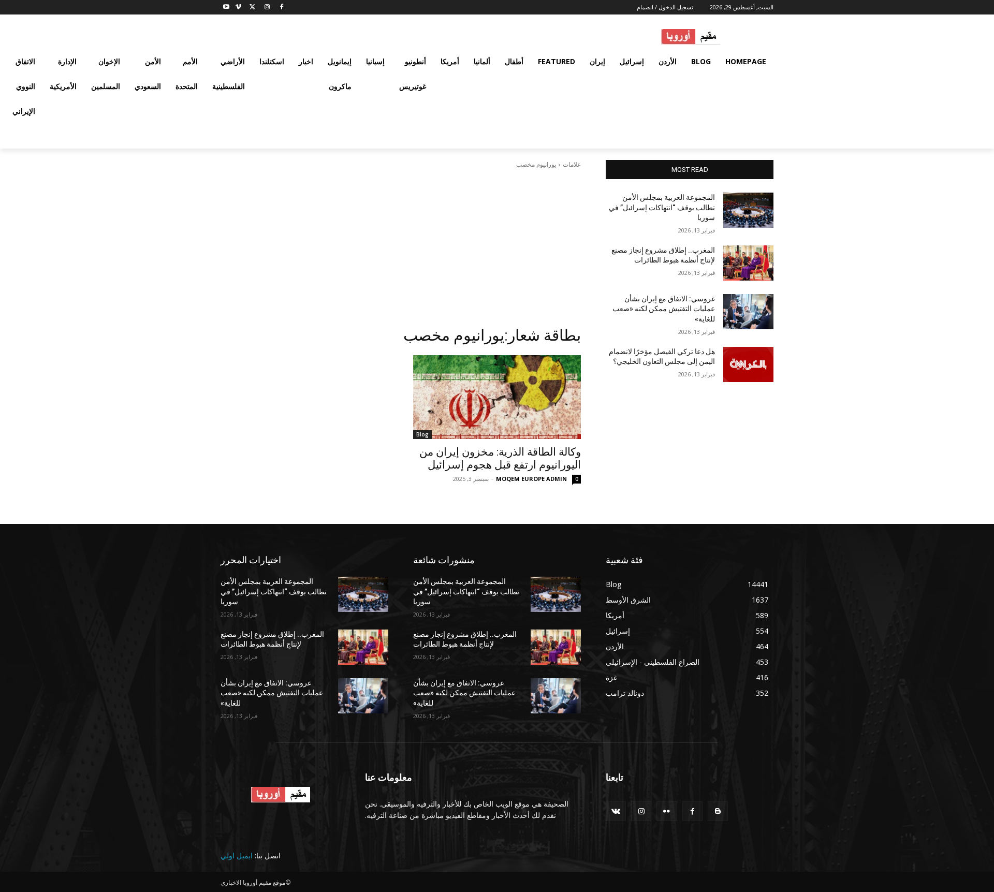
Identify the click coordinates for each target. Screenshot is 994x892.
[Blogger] (718, 811)
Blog (422, 434)
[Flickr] (666, 811)
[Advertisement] (401, 247)
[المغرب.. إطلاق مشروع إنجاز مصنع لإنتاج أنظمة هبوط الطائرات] (748, 263)
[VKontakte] (616, 811)
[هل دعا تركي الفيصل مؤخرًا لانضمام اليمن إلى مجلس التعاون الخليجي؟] (748, 364)
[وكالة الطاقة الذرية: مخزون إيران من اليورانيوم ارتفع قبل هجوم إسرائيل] (497, 397)
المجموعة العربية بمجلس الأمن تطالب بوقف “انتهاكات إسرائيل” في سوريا (662, 207)
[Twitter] (253, 7)
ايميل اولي (237, 855)
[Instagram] (267, 7)
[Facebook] (281, 7)
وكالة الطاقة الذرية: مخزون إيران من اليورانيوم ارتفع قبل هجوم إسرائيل (500, 458)
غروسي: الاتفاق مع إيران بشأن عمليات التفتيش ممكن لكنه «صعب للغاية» (663, 309)
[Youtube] (226, 7)
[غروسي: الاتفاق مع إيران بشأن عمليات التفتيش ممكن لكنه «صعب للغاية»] (748, 311)
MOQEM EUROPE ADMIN (531, 478)
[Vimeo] (238, 7)
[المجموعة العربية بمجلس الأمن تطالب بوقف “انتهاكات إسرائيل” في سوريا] (748, 210)
